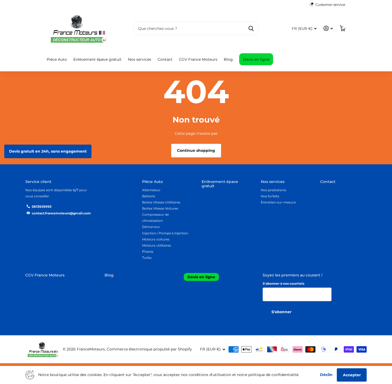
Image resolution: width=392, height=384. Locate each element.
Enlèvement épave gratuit (97, 59)
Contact (165, 59)
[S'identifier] (328, 28)
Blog (228, 59)
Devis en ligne (256, 59)
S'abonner (282, 311)
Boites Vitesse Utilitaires (161, 202)
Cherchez (251, 28)
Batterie (148, 196)
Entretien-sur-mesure (278, 202)
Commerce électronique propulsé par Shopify (149, 349)
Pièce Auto (57, 59)
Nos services (139, 59)
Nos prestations (273, 190)
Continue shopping (196, 150)
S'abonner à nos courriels (283, 283)
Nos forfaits (270, 196)
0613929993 (41, 207)
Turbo (147, 258)
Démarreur (151, 227)
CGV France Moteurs (198, 59)
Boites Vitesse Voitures (160, 208)
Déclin (326, 374)
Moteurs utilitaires (156, 245)
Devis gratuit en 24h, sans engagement (48, 151)
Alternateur (151, 190)
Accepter (352, 375)
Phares (147, 252)
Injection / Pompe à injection (165, 233)
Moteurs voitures (155, 239)
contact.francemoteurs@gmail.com (61, 213)
